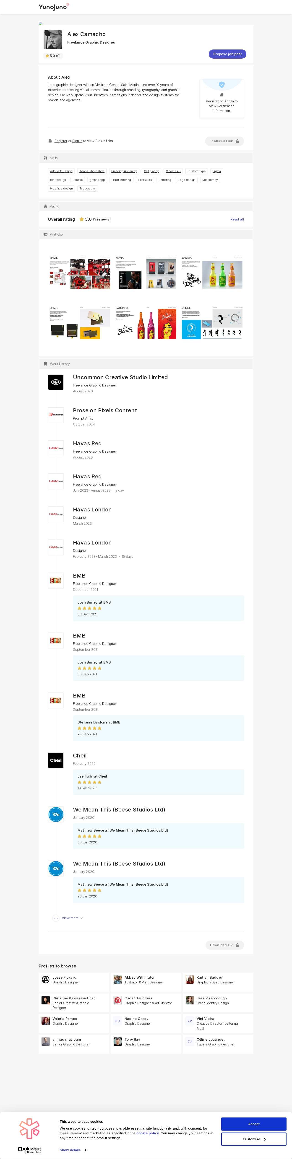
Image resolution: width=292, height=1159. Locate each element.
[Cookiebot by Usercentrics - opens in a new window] (30, 1150)
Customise (251, 1139)
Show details (70, 1150)
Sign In (229, 101)
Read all (237, 219)
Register (212, 101)
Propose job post (227, 54)
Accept (254, 1124)
